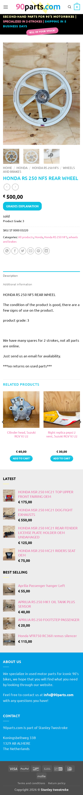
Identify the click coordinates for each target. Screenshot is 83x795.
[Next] (73, 93)
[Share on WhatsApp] (7, 251)
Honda (22, 168)
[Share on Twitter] (22, 251)
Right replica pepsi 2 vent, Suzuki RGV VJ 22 (61, 434)
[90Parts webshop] (38, 7)
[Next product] (7, 187)
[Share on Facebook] (15, 251)
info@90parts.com (59, 694)
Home (7, 168)
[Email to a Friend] (30, 251)
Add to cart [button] (21, 458)
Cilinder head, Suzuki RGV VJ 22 (21, 434)
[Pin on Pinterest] (38, 251)
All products (25, 237)
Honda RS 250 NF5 (45, 168)
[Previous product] (15, 187)
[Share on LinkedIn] (46, 251)
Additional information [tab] (17, 284)
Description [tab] (10, 275)
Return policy (56, 783)
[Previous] (9, 93)
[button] (5, 7)
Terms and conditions (31, 783)
